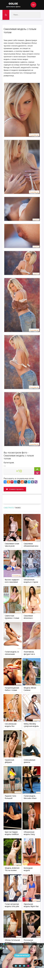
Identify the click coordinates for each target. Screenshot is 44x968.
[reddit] (22, 481)
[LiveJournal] (25, 481)
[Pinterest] (12, 481)
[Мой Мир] (15, 481)
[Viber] (35, 481)
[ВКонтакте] (5, 481)
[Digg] (18, 481)
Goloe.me (15, 5)
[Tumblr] (32, 481)
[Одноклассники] (8, 481)
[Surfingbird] (29, 481)
